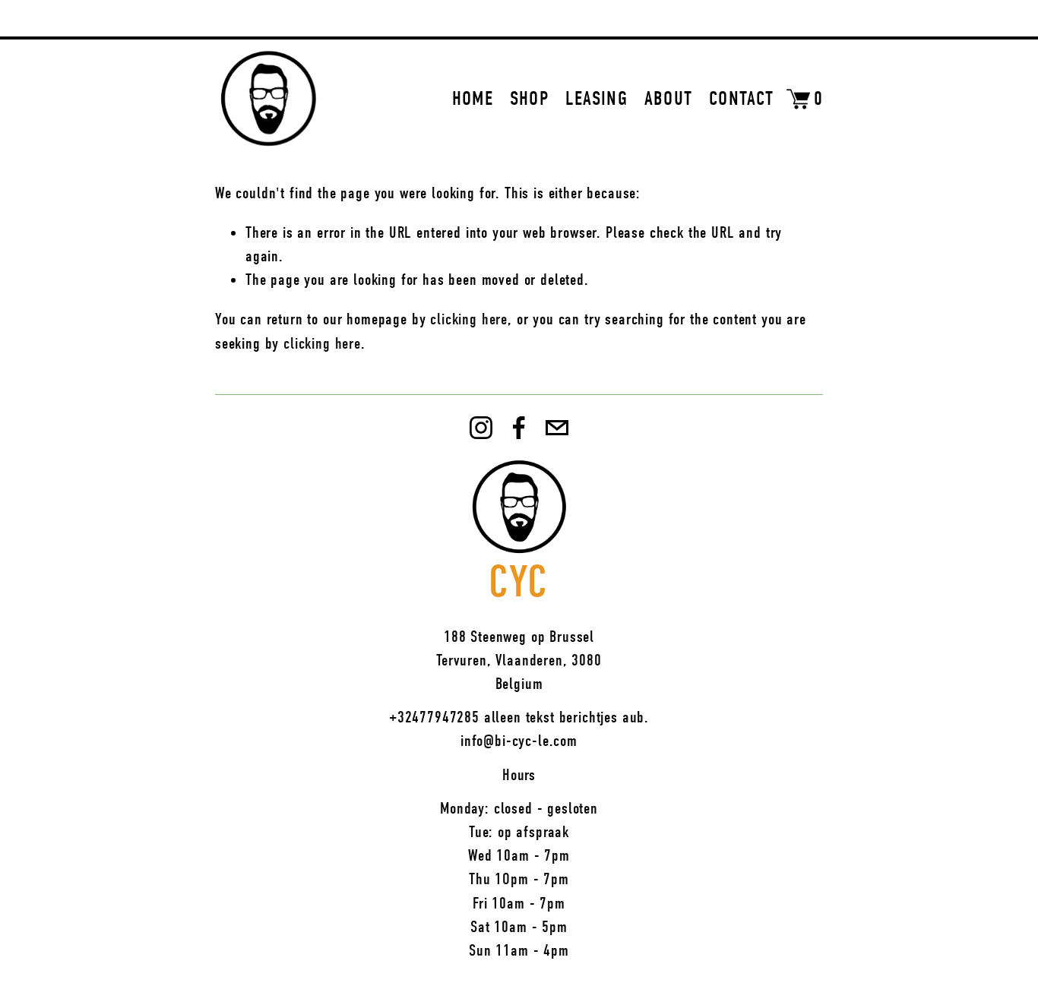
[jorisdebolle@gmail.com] (557, 428)
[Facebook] (519, 428)
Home (472, 98)
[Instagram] (481, 428)
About (668, 98)
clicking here (469, 319)
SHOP (529, 98)
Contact (741, 98)
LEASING (596, 98)
